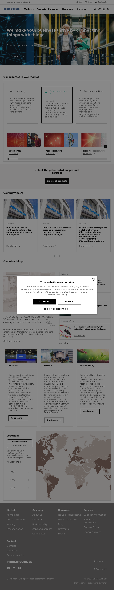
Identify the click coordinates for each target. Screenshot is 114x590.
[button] (57, 309)
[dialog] (57, 295)
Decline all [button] (69, 301)
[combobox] (93, 279)
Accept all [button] (44, 301)
